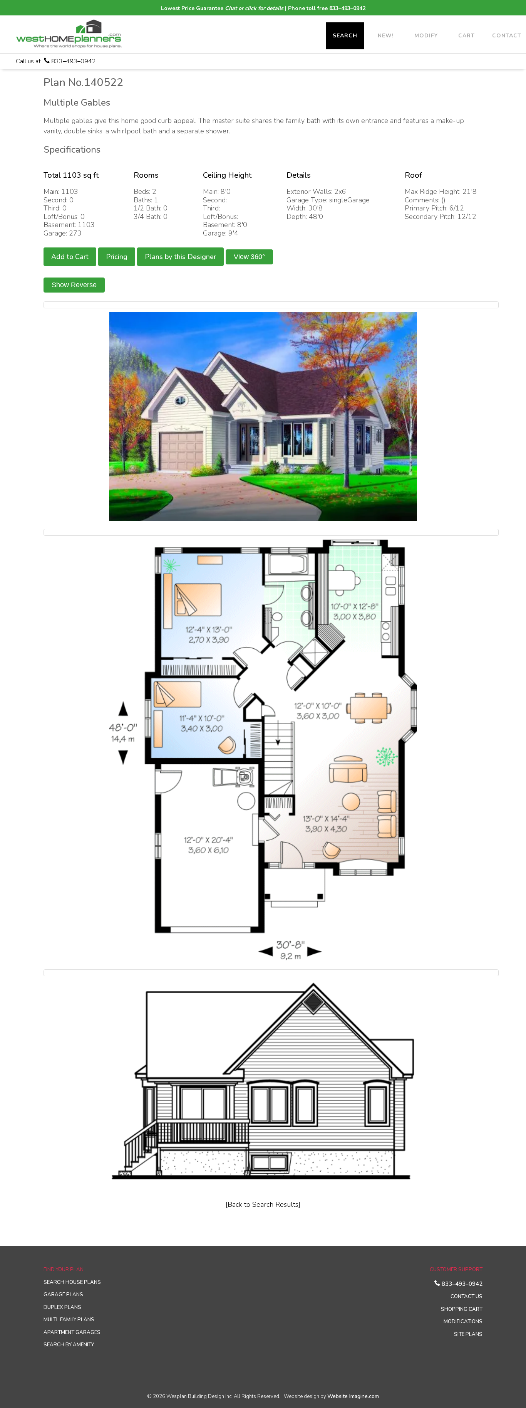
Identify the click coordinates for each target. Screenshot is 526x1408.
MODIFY (426, 35)
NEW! (386, 35)
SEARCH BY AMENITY (69, 1344)
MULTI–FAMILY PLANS (69, 1319)
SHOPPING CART (461, 1309)
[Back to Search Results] (263, 1204)
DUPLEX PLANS (62, 1307)
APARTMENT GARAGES (72, 1332)
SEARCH (345, 35)
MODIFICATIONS (463, 1321)
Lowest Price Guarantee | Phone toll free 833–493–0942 (263, 8)
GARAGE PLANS (63, 1294)
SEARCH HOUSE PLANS (72, 1282)
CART (466, 35)
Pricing (116, 256)
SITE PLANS (468, 1334)
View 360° (249, 257)
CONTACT (506, 35)
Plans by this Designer (180, 256)
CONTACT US (466, 1296)
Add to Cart (70, 256)
